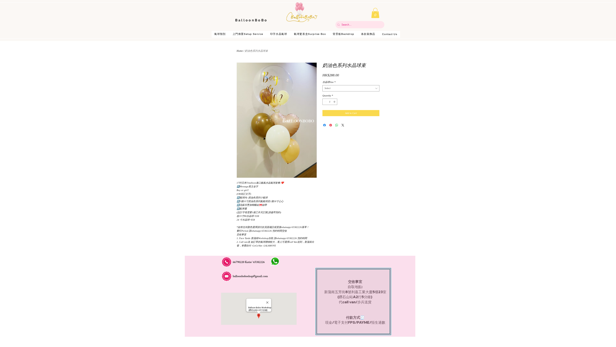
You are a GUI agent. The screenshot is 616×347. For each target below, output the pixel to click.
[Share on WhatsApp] (337, 125)
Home (240, 50)
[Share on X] (343, 125)
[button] (375, 13)
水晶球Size (329, 82)
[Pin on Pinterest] (331, 125)
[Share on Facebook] (324, 125)
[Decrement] (325, 102)
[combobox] (350, 88)
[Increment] (335, 102)
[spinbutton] (330, 102)
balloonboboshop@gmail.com (250, 276)
